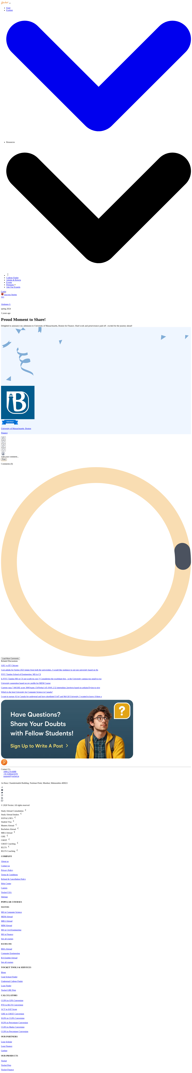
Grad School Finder (9, 977)
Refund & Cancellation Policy (13, 879)
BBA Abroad (6, 949)
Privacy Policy (7, 870)
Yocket (4, 1061)
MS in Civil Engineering (11, 930)
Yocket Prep (6, 1065)
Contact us (5, 866)
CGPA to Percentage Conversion (14, 1031)
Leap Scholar (6, 1042)
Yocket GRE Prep (8, 990)
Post (4, 459)
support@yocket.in (11, 776)
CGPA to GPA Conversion (12, 1000)
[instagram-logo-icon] (96, 795)
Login (3, 291)
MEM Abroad (7, 917)
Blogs (3, 972)
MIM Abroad (6, 925)
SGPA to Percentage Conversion (14, 1023)
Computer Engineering (10, 953)
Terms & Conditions (9, 875)
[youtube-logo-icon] (96, 790)
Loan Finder (6, 986)
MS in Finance (7, 934)
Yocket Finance (7, 1070)
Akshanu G (6, 304)
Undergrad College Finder (12, 981)
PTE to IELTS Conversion (12, 1005)
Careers (4, 888)
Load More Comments (10, 659)
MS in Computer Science (11, 912)
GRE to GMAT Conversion (12, 1014)
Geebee (4, 1051)
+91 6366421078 (10, 774)
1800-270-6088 (9, 771)
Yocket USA (6, 892)
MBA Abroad (6, 921)
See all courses (7, 939)
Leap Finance (6, 1046)
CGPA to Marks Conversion (12, 1027)
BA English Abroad (9, 958)
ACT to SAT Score (9, 1009)
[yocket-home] (4, 764)
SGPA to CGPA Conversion (12, 1018)
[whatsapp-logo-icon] (96, 800)
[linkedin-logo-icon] (96, 798)
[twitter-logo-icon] (96, 793)
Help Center (6, 883)
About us (5, 861)
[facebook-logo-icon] (96, 787)
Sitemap (4, 897)
